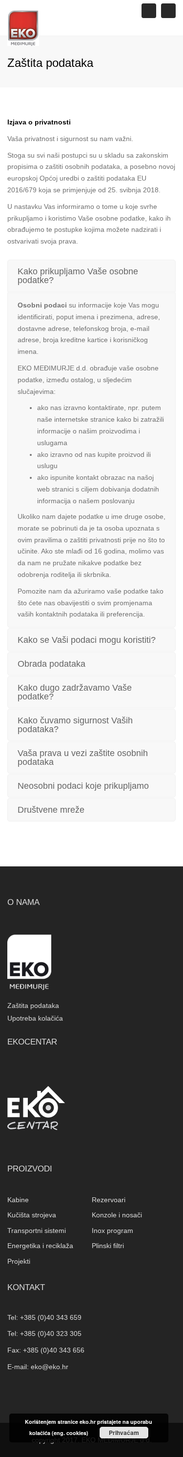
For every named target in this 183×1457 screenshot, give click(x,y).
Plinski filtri (108, 1246)
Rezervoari (108, 1200)
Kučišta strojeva (31, 1215)
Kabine (18, 1200)
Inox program (112, 1230)
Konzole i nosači (117, 1215)
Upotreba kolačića (35, 1018)
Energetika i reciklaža (40, 1246)
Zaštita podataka (33, 1005)
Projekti (18, 1261)
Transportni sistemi (36, 1230)
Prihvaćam (124, 1432)
